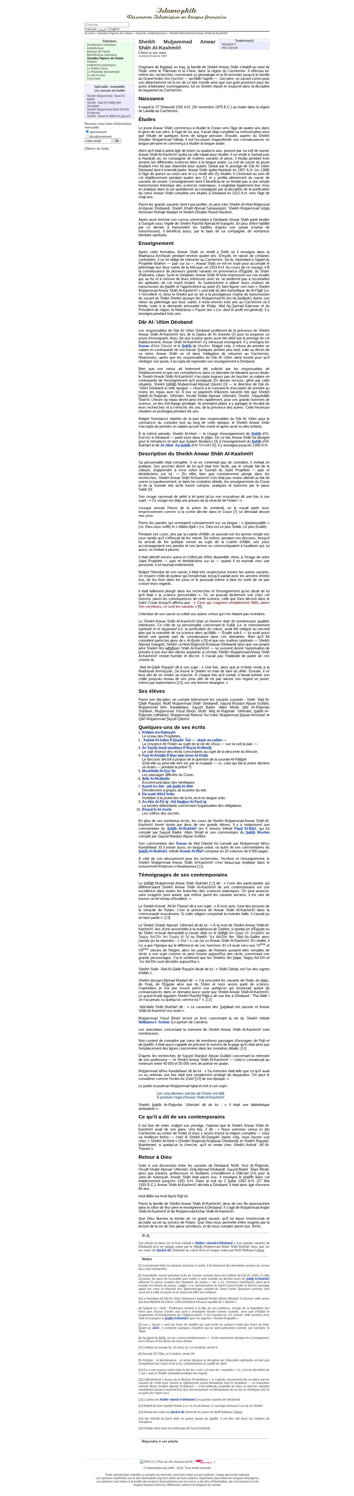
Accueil (89, 33)
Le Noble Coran (97, 68)
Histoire (92, 61)
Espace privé (183, 1461)
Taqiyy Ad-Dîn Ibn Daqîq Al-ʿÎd (163, 937)
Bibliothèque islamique (102, 55)
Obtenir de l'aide (96, 148)
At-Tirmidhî (202, 445)
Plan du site (165, 1461)
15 (198, 1079)
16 (253, 1173)
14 (243, 1048)
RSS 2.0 (149, 1461)
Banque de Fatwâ (98, 51)
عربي (102, 29)
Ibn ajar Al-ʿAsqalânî (246, 933)
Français (91, 29)
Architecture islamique (101, 45)
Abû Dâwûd (162, 346)
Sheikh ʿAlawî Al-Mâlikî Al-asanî (108, 116)
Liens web (93, 78)
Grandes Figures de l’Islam (114, 33)
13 (167, 918)
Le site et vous (96, 75)
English (114, 29)
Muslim (204, 346)
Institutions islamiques (101, 65)
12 (212, 883)
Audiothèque (95, 48)
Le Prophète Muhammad (103, 72)
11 (200, 866)
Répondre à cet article (160, 1441)
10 (180, 683)
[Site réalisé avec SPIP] (204, 1461)
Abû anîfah (174, 79)
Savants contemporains (151, 33)
